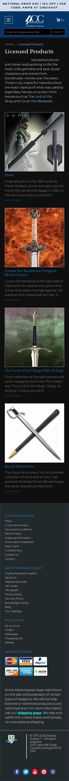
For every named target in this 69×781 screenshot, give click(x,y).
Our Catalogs (13, 611)
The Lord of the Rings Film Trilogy (34, 371)
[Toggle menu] (8, 20)
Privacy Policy (13, 594)
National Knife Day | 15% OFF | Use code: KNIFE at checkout (34, 5)
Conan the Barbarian (37, 101)
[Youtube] (35, 772)
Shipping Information (18, 537)
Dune (9, 175)
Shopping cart (14, 638)
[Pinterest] (44, 772)
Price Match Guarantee (19, 541)
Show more (13, 200)
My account (12, 625)
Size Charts (12, 546)
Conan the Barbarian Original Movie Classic (30, 273)
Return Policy (13, 533)
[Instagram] (53, 772)
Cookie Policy (13, 550)
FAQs (8, 520)
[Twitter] (26, 772)
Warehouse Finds (15, 581)
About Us (10, 577)
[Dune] (34, 141)
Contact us (11, 554)
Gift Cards (11, 585)
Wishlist (9, 642)
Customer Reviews (16, 525)
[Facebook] (17, 772)
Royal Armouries (19, 466)
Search (58, 32)
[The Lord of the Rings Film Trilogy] (34, 337)
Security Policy (14, 598)
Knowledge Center (17, 602)
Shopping (62, 20)
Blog (8, 606)
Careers (10, 558)
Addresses (11, 634)
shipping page (29, 713)
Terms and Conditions (18, 529)
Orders (9, 629)
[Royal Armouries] (34, 432)
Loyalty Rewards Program (21, 573)
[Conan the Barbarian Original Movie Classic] (34, 237)
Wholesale (11, 590)
